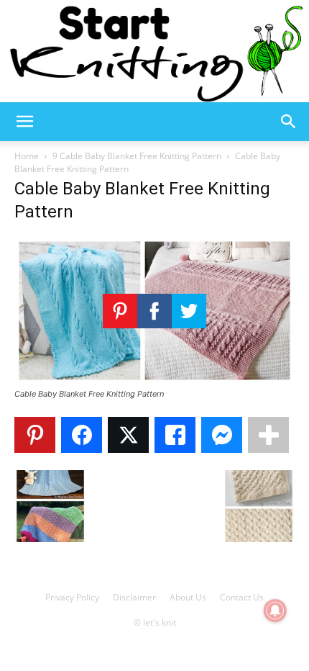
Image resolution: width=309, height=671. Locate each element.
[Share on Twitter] (128, 435)
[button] (24, 121)
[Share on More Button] (268, 435)
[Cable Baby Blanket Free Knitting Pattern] (154, 380)
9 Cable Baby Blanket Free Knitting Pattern (136, 156)
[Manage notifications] (275, 610)
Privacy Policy (72, 597)
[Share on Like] (174, 435)
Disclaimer (134, 597)
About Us (188, 597)
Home (26, 156)
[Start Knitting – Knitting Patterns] (154, 51)
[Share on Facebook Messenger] (221, 435)
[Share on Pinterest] (34, 435)
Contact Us (242, 597)
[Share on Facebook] (81, 435)
